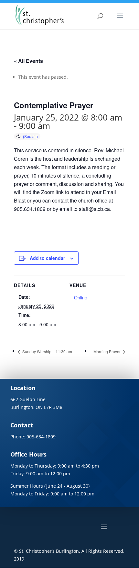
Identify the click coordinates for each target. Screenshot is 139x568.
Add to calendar (47, 258)
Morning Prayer (107, 351)
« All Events (28, 60)
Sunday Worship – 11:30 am (46, 351)
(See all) (30, 136)
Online (80, 297)
